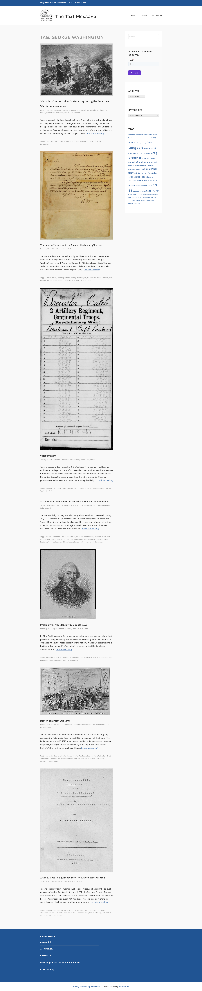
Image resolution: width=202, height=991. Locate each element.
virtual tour (136, 201)
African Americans (53, 537)
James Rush (72, 913)
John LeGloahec (137, 162)
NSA (103, 913)
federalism (102, 756)
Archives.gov (46, 949)
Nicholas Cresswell (55, 542)
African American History (80, 110)
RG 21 (150, 186)
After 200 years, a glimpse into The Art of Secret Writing (72, 877)
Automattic (124, 986)
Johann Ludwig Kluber (85, 913)
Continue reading (95, 133)
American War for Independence (88, 537)
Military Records (46, 113)
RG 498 (150, 198)
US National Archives (62, 505)
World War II (137, 204)
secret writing (45, 915)
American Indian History (99, 110)
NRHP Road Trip (145, 180)
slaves (76, 542)
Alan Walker (139, 134)
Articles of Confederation (63, 658)
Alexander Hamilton (68, 537)
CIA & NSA (79, 881)
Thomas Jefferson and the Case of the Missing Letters (71, 245)
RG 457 (108, 913)
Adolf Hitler (131, 134)
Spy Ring (43, 491)
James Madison (102, 278)
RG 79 (155, 190)
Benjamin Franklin (53, 910)
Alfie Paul (49, 658)
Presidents (74, 249)
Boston (53, 539)
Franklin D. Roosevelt (141, 153)
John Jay (50, 660)
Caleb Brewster (49, 455)
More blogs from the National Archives (60, 962)
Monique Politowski (88, 759)
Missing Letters (46, 280)
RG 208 (143, 195)
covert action (69, 910)
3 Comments (98, 542)
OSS (142, 186)
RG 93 (108, 488)
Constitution (78, 658)
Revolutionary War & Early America (66, 113)
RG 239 (153, 195)
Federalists (88, 658)
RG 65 (144, 191)
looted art (151, 162)
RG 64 (139, 191)
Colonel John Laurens (65, 539)
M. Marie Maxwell (134, 165)
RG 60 (135, 191)
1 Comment (58, 915)
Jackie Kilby (91, 278)
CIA (62, 910)
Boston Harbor (67, 756)
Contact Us (157, 15)
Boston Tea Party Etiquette (55, 720)
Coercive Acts (92, 756)
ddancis (59, 110)
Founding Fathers (63, 278)
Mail (110, 278)
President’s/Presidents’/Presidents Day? (63, 625)
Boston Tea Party (79, 756)
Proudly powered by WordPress (86, 986)
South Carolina (85, 542)
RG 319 (139, 198)
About (133, 15)
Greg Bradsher (81, 141)
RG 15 (146, 186)
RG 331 (145, 198)
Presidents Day (58, 280)
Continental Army (52, 141)
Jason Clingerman (148, 158)
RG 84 (131, 195)
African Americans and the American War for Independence (74, 501)
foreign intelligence (91, 910)
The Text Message (75, 16)
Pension (102, 488)
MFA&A (144, 165)
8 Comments (73, 660)
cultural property (140, 143)
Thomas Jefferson (72, 280)
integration (91, 141)
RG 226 (148, 195)
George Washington (67, 141)
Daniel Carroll (51, 278)
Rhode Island (68, 542)
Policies (144, 15)
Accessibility (46, 942)
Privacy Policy (47, 969)
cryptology (79, 910)
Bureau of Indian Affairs (143, 138)
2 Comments (86, 280)
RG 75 (148, 191)
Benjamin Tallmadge (53, 488)
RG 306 (134, 198)
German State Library (58, 913)
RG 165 (137, 195)
